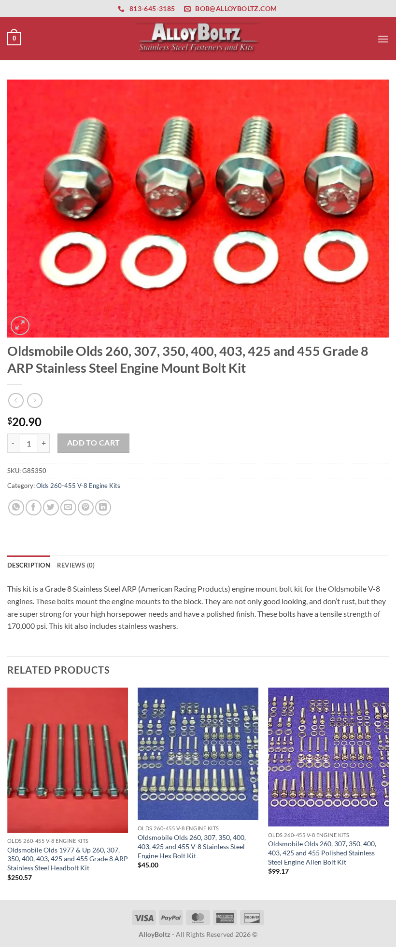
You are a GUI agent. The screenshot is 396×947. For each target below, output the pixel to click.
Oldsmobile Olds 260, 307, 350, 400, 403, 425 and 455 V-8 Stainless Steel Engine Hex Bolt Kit (192, 846)
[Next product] (15, 400)
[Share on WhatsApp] (16, 507)
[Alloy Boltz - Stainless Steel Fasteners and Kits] (198, 38)
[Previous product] (34, 400)
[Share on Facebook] (34, 507)
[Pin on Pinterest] (86, 507)
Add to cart (93, 442)
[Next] (388, 793)
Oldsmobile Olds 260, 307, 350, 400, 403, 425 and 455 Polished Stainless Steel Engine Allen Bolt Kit (322, 852)
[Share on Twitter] (51, 507)
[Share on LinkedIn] (103, 507)
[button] (14, 38)
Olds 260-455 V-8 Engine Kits (78, 485)
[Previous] (7, 793)
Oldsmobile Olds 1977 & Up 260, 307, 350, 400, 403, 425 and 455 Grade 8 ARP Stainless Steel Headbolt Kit (67, 859)
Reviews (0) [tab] (76, 565)
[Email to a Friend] (68, 507)
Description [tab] (28, 565)
